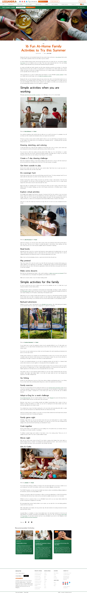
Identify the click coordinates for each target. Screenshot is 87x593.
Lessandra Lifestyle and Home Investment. (28, 517)
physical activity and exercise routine (56, 387)
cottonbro (26, 482)
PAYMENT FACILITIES (65, 4)
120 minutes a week (27, 291)
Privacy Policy (26, 592)
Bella (45, 577)
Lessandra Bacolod (38, 582)
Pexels (35, 131)
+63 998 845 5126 (66, 574)
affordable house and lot (47, 304)
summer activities (59, 74)
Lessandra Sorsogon (38, 581)
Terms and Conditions (19, 592)
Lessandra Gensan (38, 587)
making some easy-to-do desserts (56, 273)
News (55, 582)
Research (52, 397)
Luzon (55, 574)
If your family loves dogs (25, 397)
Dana (45, 576)
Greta (45, 587)
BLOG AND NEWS (29, 4)
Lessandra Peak (37, 588)
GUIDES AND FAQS (38, 4)
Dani (45, 582)
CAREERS (46, 4)
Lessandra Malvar (37, 579)
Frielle (45, 581)
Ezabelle (45, 579)
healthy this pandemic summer (45, 76)
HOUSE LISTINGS (19, 4)
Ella (44, 584)
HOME (3, 4)
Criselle (45, 574)
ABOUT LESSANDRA (55, 4)
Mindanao (55, 577)
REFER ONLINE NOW (54, 1)
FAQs (55, 585)
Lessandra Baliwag (38, 574)
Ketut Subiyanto (27, 131)
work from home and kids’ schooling (32, 94)
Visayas (55, 576)
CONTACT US (74, 4)
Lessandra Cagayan (38, 577)
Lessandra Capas (37, 576)
